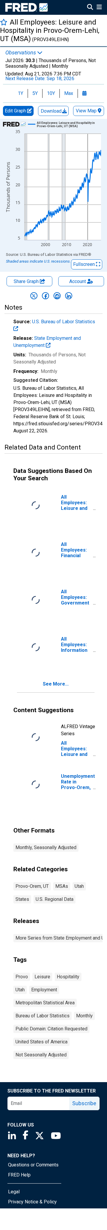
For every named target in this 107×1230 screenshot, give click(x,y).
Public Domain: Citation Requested (51, 1029)
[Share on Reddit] (57, 295)
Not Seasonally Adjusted (41, 1055)
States (22, 899)
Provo (21, 977)
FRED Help (19, 1175)
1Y (20, 93)
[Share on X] (33, 295)
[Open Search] (90, 8)
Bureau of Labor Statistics (42, 1016)
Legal (14, 1192)
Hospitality (68, 977)
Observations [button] (21, 52)
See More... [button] (56, 684)
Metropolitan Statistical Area (45, 1003)
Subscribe (84, 1103)
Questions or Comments (33, 1165)
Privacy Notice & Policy (32, 1202)
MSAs (61, 886)
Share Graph (27, 281)
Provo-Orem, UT (32, 886)
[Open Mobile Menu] (99, 8)
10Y (51, 93)
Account (77, 281)
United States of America (41, 1042)
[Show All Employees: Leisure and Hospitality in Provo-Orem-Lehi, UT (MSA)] (66, 124)
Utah (79, 886)
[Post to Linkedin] (68, 295)
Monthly (84, 1016)
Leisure (42, 977)
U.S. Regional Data (54, 899)
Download (52, 111)
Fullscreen (84, 264)
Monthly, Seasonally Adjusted (45, 847)
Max (68, 93)
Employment (44, 990)
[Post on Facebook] (45, 295)
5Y (35, 93)
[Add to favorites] (3, 22)
